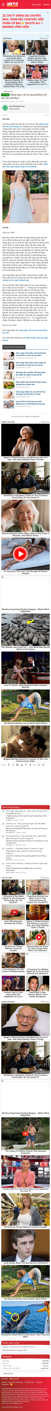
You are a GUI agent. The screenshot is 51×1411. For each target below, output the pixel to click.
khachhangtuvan (9, 101)
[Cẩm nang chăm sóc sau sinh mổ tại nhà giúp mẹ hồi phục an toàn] (9, 395)
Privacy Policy (29, 1382)
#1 (48, 115)
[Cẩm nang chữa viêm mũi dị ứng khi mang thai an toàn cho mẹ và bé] (9, 366)
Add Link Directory (11, 807)
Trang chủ (5, 1384)
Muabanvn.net (17, 1407)
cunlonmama (21, 358)
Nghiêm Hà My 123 (29, 1347)
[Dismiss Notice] (47, 12)
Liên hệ (4, 1382)
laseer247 (9, 860)
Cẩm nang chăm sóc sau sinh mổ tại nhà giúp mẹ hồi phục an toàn (30, 393)
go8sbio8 (45, 1368)
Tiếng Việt (15, 1379)
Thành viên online (10, 1342)
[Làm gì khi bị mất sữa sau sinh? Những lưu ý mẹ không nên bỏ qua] (9, 404)
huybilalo (5, 1347)
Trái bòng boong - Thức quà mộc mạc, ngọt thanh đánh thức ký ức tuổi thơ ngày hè (26, 837)
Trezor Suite (10, 872)
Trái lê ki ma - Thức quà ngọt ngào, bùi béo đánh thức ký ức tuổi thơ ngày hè (26, 824)
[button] (3, 4)
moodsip (9, 820)
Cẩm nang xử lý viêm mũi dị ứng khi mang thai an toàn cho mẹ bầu (31, 354)
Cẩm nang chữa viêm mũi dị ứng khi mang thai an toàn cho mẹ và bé (31, 364)
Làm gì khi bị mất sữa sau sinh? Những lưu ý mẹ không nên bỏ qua (30, 402)
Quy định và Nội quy (16, 1382)
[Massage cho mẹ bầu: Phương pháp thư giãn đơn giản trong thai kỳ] (9, 375)
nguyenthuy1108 (16, 1347)
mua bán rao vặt (42, 1389)
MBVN (5, 1379)
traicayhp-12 (10, 832)
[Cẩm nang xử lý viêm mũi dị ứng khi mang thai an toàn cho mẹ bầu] (9, 356)
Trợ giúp (39, 1382)
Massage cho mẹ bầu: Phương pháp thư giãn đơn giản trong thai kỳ (30, 373)
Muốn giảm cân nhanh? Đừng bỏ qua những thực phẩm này (31, 383)
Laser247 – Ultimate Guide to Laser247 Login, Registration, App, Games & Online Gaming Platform (25, 851)
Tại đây (27, 1401)
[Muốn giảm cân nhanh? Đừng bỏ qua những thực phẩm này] (9, 385)
